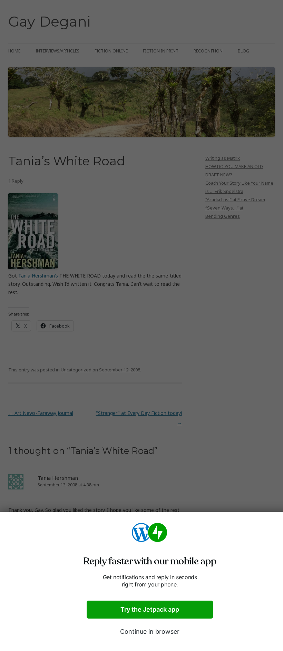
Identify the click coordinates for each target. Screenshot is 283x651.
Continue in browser (149, 631)
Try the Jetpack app (149, 609)
